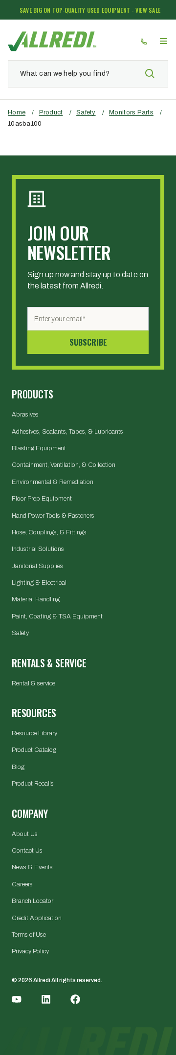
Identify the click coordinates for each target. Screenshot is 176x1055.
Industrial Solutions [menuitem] (38, 549)
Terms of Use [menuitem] (29, 934)
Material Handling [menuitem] (36, 599)
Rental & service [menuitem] (33, 683)
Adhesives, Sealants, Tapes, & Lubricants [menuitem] (67, 431)
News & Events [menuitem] (32, 867)
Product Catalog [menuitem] (34, 750)
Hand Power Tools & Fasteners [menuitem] (53, 515)
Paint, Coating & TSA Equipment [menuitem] (57, 616)
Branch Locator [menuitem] (32, 901)
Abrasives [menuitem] (25, 414)
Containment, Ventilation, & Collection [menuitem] (63, 465)
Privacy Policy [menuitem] (30, 951)
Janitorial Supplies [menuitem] (37, 566)
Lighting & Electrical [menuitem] (39, 582)
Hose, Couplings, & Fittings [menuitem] (49, 532)
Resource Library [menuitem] (34, 733)
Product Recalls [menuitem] (33, 783)
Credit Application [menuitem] (37, 918)
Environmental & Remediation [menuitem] (52, 482)
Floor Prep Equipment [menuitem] (42, 498)
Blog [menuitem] (18, 767)
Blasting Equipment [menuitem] (39, 448)
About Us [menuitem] (25, 834)
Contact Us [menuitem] (27, 850)
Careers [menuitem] (22, 884)
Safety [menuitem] (20, 633)
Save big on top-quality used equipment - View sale (90, 10)
